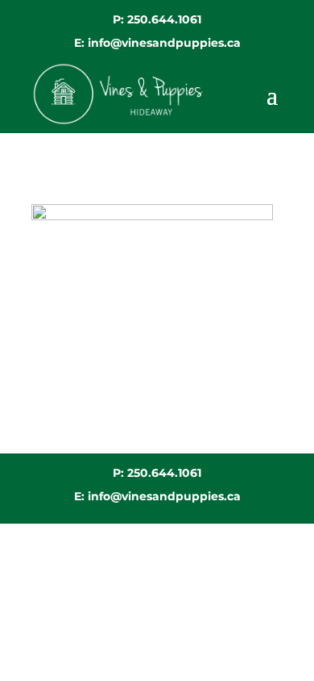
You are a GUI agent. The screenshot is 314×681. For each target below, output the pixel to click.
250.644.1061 (164, 19)
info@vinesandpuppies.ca (164, 43)
